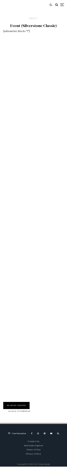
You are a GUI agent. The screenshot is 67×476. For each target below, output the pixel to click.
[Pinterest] (44, 433)
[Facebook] (32, 433)
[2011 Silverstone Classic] (33, 151)
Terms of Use (34, 450)
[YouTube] (51, 433)
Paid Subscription (33, 445)
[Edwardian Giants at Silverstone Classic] (33, 197)
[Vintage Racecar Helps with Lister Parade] (33, 288)
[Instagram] (38, 433)
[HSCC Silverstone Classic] (33, 242)
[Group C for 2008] (33, 379)
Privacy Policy (33, 454)
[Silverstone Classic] (33, 60)
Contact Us (34, 441)
